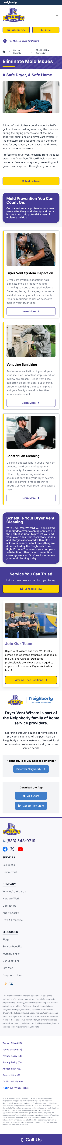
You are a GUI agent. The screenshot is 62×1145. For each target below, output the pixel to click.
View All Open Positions (28, 680)
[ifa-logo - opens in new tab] (8, 984)
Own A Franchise (13, 920)
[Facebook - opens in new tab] (5, 849)
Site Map (8, 968)
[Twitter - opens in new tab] (12, 849)
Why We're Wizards (14, 891)
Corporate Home (13, 975)
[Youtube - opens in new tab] (20, 849)
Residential (9, 864)
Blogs (6, 939)
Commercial (10, 872)
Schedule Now (18, 30)
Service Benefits (12, 946)
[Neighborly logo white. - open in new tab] (10, 2)
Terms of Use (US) (12, 1043)
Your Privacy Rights (18, 1087)
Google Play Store (33, 805)
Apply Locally (11, 912)
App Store (33, 795)
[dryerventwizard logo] (31, 829)
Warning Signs (11, 953)
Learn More (29, 311)
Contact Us (9, 905)
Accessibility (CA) (12, 1075)
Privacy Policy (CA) (13, 1062)
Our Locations (11, 960)
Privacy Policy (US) (12, 1056)
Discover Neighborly (28, 769)
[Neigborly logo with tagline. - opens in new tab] (42, 699)
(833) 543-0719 (20, 840)
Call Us (48, 30)
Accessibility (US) (12, 1068)
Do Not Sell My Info (13, 1081)
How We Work (11, 898)
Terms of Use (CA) (12, 1049)
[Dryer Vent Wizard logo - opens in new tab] (16, 700)
